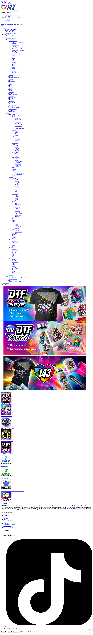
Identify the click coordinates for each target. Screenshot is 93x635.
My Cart (8, 16)
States (13, 69)
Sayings (14, 63)
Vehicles (14, 72)
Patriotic (17, 123)
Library (8, 113)
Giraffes (17, 184)
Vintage (17, 228)
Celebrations (15, 116)
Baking (11, 79)
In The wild (17, 162)
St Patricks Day (18, 213)
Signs (13, 67)
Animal (14, 260)
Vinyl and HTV (13, 279)
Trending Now (15, 115)
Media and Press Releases (15, 281)
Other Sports (18, 149)
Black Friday (12, 81)
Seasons (14, 130)
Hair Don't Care (13, 94)
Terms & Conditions (8, 520)
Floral (16, 195)
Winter (16, 135)
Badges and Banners (14, 77)
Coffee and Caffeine (19, 173)
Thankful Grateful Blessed (15, 107)
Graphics (11, 93)
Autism (11, 76)
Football (17, 148)
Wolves (17, 192)
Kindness (17, 140)
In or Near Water (19, 161)
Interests (14, 170)
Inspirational (18, 139)
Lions (16, 187)
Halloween (11, 96)
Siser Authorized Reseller (9, 524)
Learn (7, 276)
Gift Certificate (4, 503)
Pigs (16, 190)
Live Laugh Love (13, 99)
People (13, 60)
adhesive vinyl (67, 508)
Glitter (13, 266)
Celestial (14, 217)
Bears (16, 179)
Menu (2, 25)
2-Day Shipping (4, 478)
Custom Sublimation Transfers (7, 428)
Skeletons (14, 233)
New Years (17, 212)
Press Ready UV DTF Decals (7, 453)
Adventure (14, 169)
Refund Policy (6, 522)
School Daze (15, 167)
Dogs (16, 160)
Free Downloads (13, 41)
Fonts (10, 239)
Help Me (5, 516)
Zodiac (13, 73)
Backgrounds (15, 194)
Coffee (10, 84)
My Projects (11, 3)
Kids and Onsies (16, 54)
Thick (13, 245)
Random (14, 175)
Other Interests (18, 174)
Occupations (15, 143)
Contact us (5, 518)
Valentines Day (18, 216)
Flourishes (14, 252)
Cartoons (14, 200)
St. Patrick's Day (13, 105)
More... (5, 37)
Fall (10, 86)
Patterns (14, 59)
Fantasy (17, 222)
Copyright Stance (7, 526)
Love (13, 56)
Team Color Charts (18, 24)
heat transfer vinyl (77, 508)
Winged (17, 166)
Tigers (16, 191)
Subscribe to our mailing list (7, 24)
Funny (16, 137)
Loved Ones (15, 152)
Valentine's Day (12, 109)
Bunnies (17, 181)
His (16, 153)
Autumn (14, 46)
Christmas (17, 118)
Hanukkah (17, 211)
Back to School (18, 204)
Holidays (14, 51)
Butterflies (17, 182)
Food (10, 89)
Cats (16, 158)
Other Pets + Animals (20, 165)
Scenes (16, 199)
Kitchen (11, 98)
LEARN (73, 507)
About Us (5, 519)
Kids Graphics (12, 97)
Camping (11, 82)
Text (13, 246)
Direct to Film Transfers (11, 29)
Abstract (14, 259)
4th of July (17, 203)
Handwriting (15, 242)
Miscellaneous (15, 268)
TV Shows (14, 71)
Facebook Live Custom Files (18, 50)
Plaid (13, 269)
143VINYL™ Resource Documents (17, 277)
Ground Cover (18, 232)
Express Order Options (11, 38)
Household (14, 52)
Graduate (11, 92)
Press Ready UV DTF (11, 33)
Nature (13, 58)
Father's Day (18, 119)
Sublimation (6, 34)
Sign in (2, 3)
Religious (11, 101)
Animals (14, 43)
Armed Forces (15, 45)
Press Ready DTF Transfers (7, 441)
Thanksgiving (18, 215)
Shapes (13, 64)
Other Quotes (18, 141)
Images (11, 177)
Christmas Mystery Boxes (18, 48)
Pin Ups (20, 226)
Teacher (11, 106)
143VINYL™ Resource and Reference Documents (12, 491)
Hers (16, 154)
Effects (13, 220)
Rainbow (14, 271)
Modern (17, 224)
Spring (16, 132)
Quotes (13, 136)
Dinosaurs (14, 218)
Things (13, 235)
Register (6, 3)
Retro (16, 198)
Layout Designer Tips (8, 527)
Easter (10, 85)
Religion (14, 62)
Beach (10, 80)
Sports (13, 68)
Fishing (17, 147)
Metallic (14, 267)
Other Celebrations (19, 128)
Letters (13, 55)
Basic (13, 251)
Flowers (17, 230)
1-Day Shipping (4, 466)
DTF (4, 28)
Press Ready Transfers (11, 31)
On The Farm (18, 164)
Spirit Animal (12, 102)
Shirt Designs (15, 65)
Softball (17, 150)
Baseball (17, 145)
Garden (11, 90)
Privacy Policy (6, 523)
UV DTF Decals (10, 30)
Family (10, 88)
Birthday (17, 205)
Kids (16, 156)
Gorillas (17, 186)
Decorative (14, 241)
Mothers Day (18, 122)
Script (13, 243)
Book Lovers (18, 171)
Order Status (9, 15)
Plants (13, 229)
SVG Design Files (10, 39)
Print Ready (12, 114)
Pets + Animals (15, 157)
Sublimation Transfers (11, 35)
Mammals (17, 188)
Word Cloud (12, 111)
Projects (11, 275)
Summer (17, 133)
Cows (16, 183)
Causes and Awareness (17, 47)
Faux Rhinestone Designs (18, 42)
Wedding (11, 110)
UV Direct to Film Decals (6, 416)
